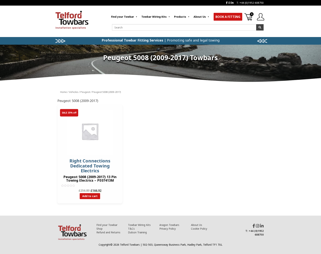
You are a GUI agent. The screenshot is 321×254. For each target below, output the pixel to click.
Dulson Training (137, 232)
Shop (99, 228)
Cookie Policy (199, 228)
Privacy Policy (167, 228)
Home (63, 92)
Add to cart (90, 196)
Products (180, 16)
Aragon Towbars (169, 225)
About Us (200, 16)
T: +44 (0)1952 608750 (250, 2)
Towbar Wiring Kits (154, 16)
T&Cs (131, 228)
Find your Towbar (122, 16)
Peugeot (85, 92)
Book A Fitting (227, 17)
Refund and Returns (108, 232)
